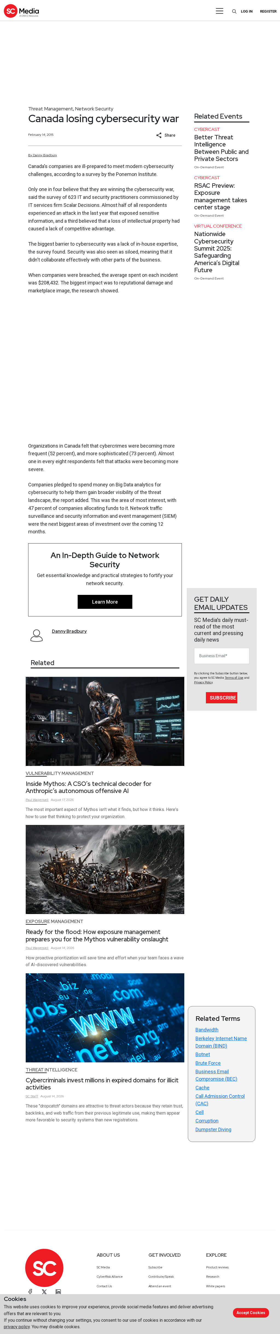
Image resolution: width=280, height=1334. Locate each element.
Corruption (207, 1121)
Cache (202, 1088)
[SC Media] (21, 10)
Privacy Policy (203, 682)
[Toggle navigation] (219, 11)
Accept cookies (251, 1313)
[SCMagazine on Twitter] (44, 1292)
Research (212, 1277)
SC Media (103, 1267)
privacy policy (17, 1326)
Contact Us (104, 1286)
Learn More (105, 602)
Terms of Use (234, 678)
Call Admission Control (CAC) (220, 1099)
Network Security (94, 108)
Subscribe (223, 698)
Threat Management (50, 108)
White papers (215, 1286)
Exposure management (54, 921)
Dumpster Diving (213, 1129)
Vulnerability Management (60, 773)
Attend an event (159, 1286)
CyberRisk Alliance (110, 1277)
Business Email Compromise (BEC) (216, 1075)
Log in (247, 11)
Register (268, 11)
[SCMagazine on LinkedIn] (58, 1292)
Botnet (203, 1054)
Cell (200, 1112)
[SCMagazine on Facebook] (30, 1292)
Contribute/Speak (161, 1277)
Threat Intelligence (51, 1070)
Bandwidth (207, 1030)
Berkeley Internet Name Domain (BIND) (221, 1042)
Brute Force (208, 1063)
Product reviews (217, 1267)
